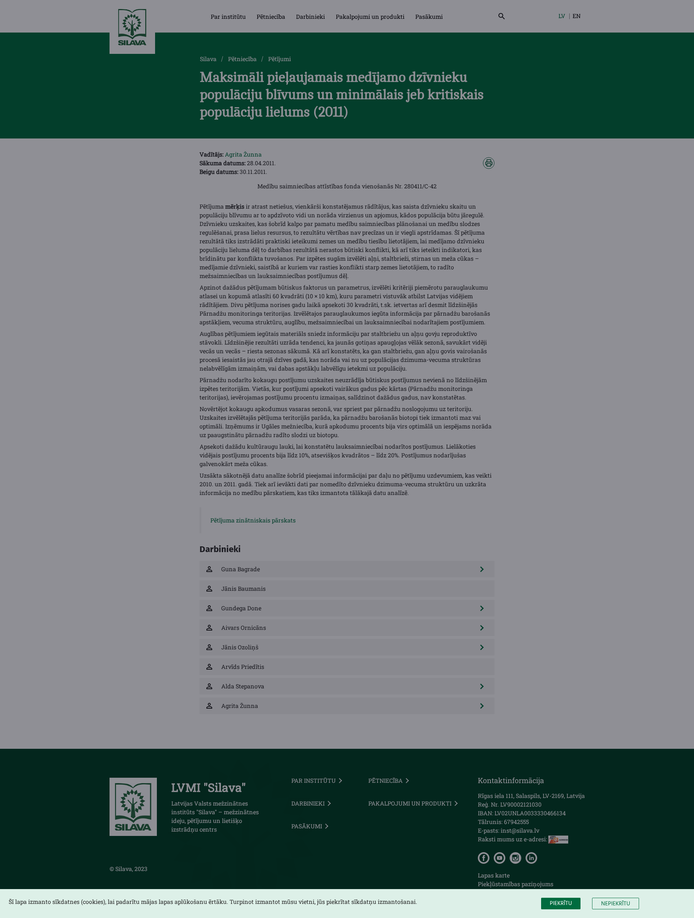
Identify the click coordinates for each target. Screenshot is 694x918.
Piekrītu (561, 903)
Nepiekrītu (615, 904)
